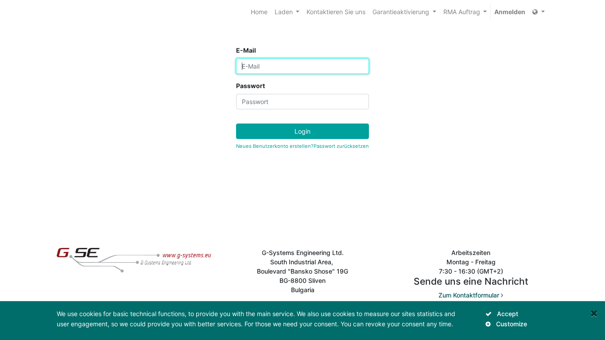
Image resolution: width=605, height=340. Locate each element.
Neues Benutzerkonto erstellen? (275, 146)
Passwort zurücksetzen (341, 146)
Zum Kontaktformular (468, 295)
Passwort (250, 85)
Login (302, 131)
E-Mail (246, 50)
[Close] (594, 313)
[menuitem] (259, 12)
